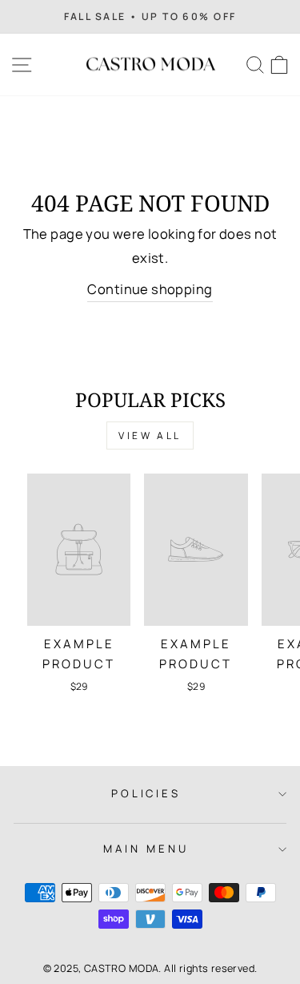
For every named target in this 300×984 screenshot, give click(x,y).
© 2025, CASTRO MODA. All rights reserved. (150, 968)
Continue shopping (149, 289)
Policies (146, 793)
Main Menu (146, 848)
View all (150, 435)
